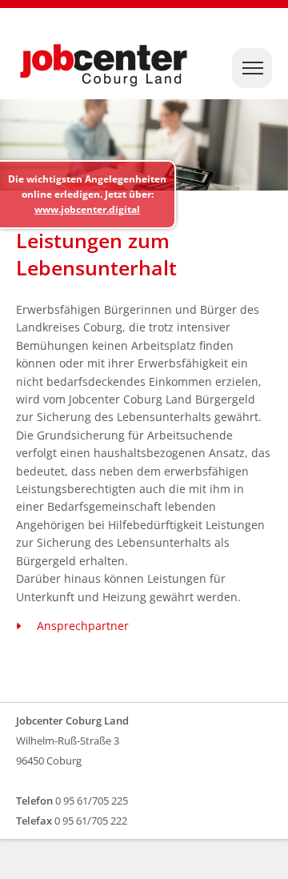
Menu (256, 70)
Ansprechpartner (83, 625)
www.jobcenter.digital (87, 209)
